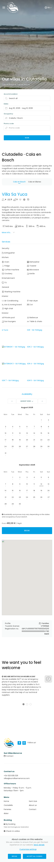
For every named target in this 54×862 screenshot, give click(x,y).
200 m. (21, 226)
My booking (10, 824)
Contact (9, 756)
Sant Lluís (33, 801)
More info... (6, 232)
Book (27, 530)
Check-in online (12, 831)
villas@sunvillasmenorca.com (17, 778)
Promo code (9, 123)
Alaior (6, 813)
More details (39, 845)
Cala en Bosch (8, 84)
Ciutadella (8, 805)
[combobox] (27, 108)
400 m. (42, 226)
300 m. (32, 226)
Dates (6, 104)
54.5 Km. (9, 226)
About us (33, 805)
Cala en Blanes (23, 84)
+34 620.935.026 (11, 775)
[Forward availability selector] (42, 401)
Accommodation (11, 94)
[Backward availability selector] (12, 401)
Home (6, 801)
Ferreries (7, 809)
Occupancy (8, 114)
